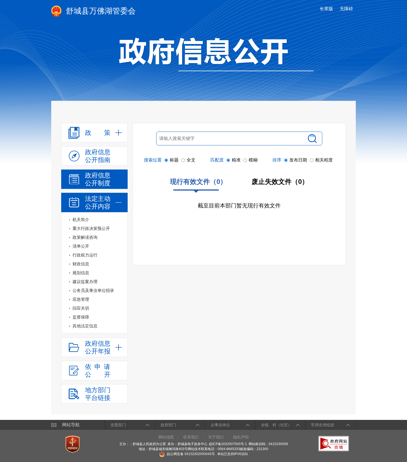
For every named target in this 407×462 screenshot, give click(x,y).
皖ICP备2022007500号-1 (228, 444)
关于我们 (216, 437)
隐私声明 (241, 437)
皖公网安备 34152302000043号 (190, 454)
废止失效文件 (280, 181)
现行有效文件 (198, 181)
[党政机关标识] (73, 444)
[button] (327, 8)
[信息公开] (216, 54)
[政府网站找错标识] (334, 443)
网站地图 (166, 437)
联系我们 (191, 437)
